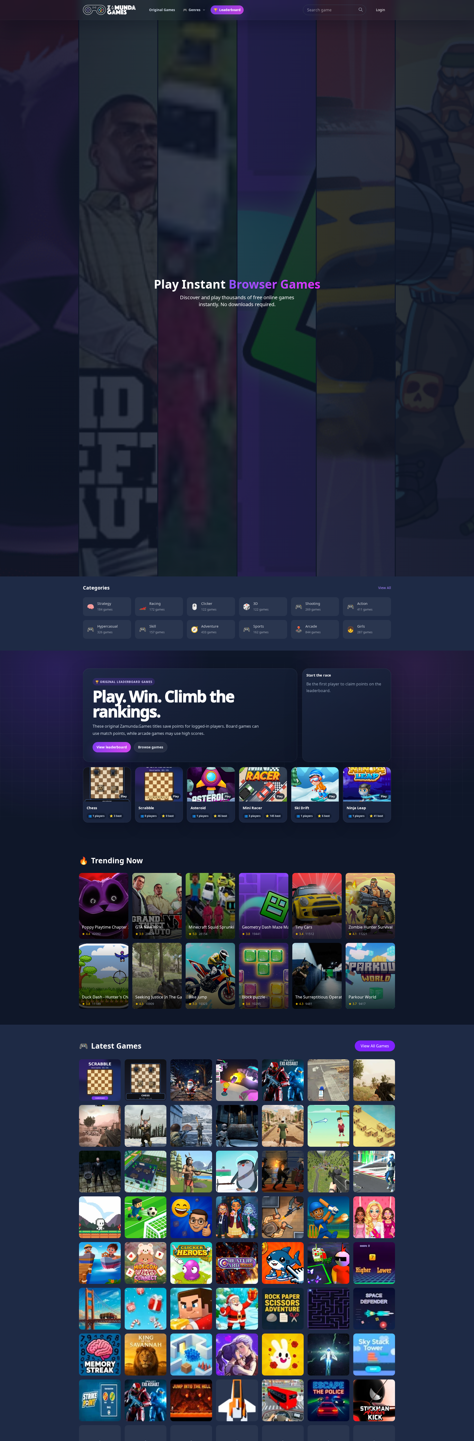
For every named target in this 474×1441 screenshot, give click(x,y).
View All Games (375, 1046)
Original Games (162, 10)
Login (380, 9)
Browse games (150, 747)
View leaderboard (112, 747)
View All (384, 587)
